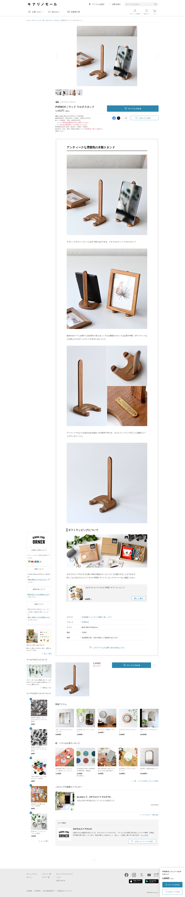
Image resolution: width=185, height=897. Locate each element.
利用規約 (37, 891)
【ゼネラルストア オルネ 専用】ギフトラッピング (105, 588)
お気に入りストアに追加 (144, 841)
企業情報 (29, 891)
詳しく (138, 598)
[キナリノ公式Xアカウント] (141, 874)
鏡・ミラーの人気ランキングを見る (146, 781)
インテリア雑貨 (96, 617)
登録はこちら (47, 688)
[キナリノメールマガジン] (156, 874)
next (155, 56)
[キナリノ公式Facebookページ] (126, 874)
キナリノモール (31, 20)
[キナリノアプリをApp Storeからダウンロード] (135, 883)
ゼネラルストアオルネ (52, 20)
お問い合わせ (60, 880)
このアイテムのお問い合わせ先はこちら (109, 648)
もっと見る (44, 841)
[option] (107, 56)
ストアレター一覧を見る (150, 815)
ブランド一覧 (46, 874)
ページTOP (94, 860)
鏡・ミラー (108, 617)
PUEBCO (85, 622)
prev (58, 56)
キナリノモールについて (64, 874)
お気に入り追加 (174, 892)
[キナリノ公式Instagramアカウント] (134, 874)
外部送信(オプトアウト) (64, 891)
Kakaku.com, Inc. (153, 892)
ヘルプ (58, 877)
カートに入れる (174, 885)
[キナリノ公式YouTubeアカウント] (149, 874)
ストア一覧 (40, 20)
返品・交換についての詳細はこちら (39, 617)
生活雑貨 (85, 617)
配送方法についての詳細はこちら (38, 594)
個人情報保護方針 (48, 891)
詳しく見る (48, 653)
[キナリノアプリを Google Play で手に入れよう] (152, 883)
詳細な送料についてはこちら (37, 579)
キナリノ (29, 877)
